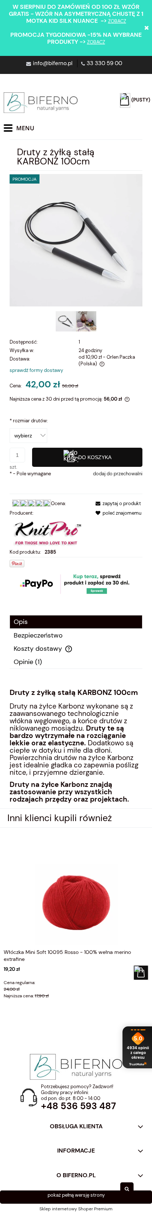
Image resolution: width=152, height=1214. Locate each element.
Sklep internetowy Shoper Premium (76, 1209)
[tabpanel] (76, 745)
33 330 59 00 (104, 63)
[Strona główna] (40, 102)
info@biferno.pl (52, 63)
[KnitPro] (48, 532)
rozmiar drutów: (29, 421)
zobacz (117, 21)
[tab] (76, 622)
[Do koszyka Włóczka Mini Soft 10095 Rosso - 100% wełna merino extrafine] (141, 972)
